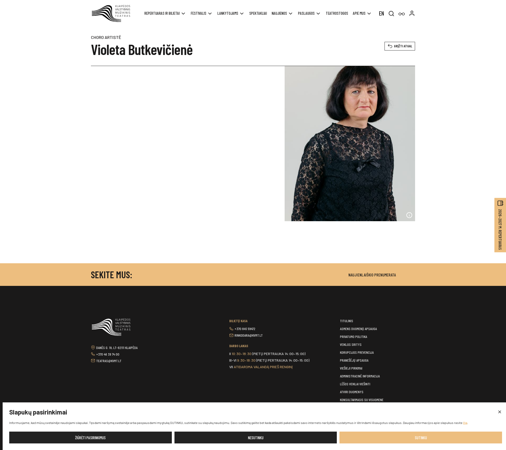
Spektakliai (258, 13)
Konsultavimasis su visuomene (361, 399)
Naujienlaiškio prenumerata (372, 274)
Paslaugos (306, 13)
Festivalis (198, 13)
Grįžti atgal (403, 46)
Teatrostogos (337, 13)
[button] (499, 412)
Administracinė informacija (360, 376)
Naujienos (279, 13)
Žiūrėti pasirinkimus (90, 437)
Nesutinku (256, 437)
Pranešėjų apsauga (354, 360)
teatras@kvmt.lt (108, 360)
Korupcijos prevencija (357, 352)
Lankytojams (227, 13)
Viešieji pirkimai (351, 368)
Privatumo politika (353, 336)
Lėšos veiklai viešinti (355, 384)
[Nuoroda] (401, 14)
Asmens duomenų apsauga (358, 328)
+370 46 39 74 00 (107, 354)
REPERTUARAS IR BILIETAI (162, 13)
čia (465, 422)
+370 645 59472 (245, 328)
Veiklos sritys (351, 344)
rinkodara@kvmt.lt (249, 335)
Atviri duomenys (351, 392)
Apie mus (359, 13)
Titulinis (346, 320)
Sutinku (421, 437)
